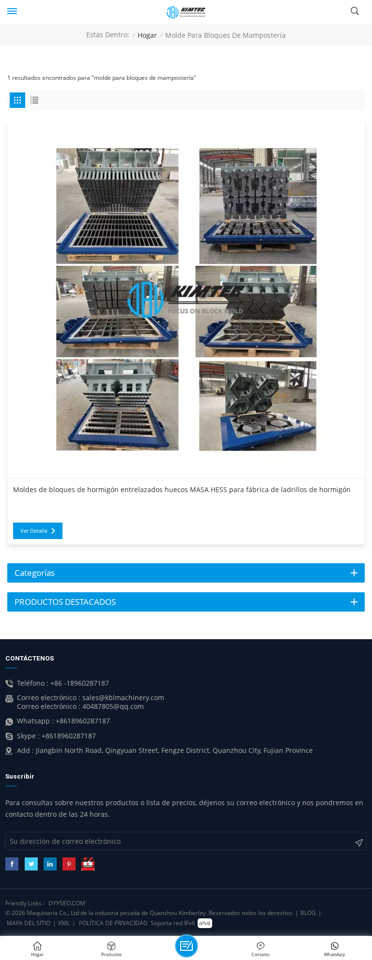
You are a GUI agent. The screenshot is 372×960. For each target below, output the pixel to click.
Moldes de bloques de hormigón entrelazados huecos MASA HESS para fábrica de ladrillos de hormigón (182, 489)
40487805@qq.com (113, 706)
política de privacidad (113, 923)
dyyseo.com (66, 903)
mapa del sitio (28, 923)
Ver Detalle (33, 530)
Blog (308, 913)
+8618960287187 (83, 721)
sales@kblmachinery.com (123, 697)
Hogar (147, 35)
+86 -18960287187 (79, 683)
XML (64, 923)
